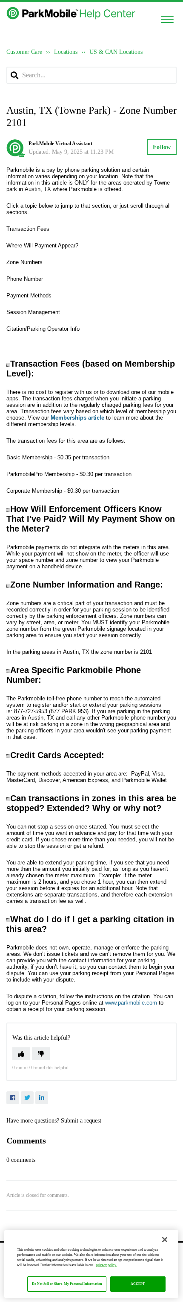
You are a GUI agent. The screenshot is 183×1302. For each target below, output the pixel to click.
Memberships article (77, 417)
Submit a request (81, 1120)
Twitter (27, 1097)
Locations (65, 52)
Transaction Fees (27, 229)
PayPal (140, 773)
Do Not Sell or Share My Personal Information (67, 1284)
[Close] (164, 1239)
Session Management (33, 312)
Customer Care (24, 52)
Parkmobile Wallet (144, 780)
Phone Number (24, 279)
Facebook (12, 1097)
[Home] (71, 13)
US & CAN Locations (116, 52)
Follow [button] (162, 147)
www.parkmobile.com (131, 1002)
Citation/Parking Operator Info (43, 329)
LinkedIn (41, 1097)
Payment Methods (28, 295)
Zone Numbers (24, 262)
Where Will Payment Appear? (42, 245)
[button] (167, 18)
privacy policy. (106, 1265)
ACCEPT (138, 1284)
